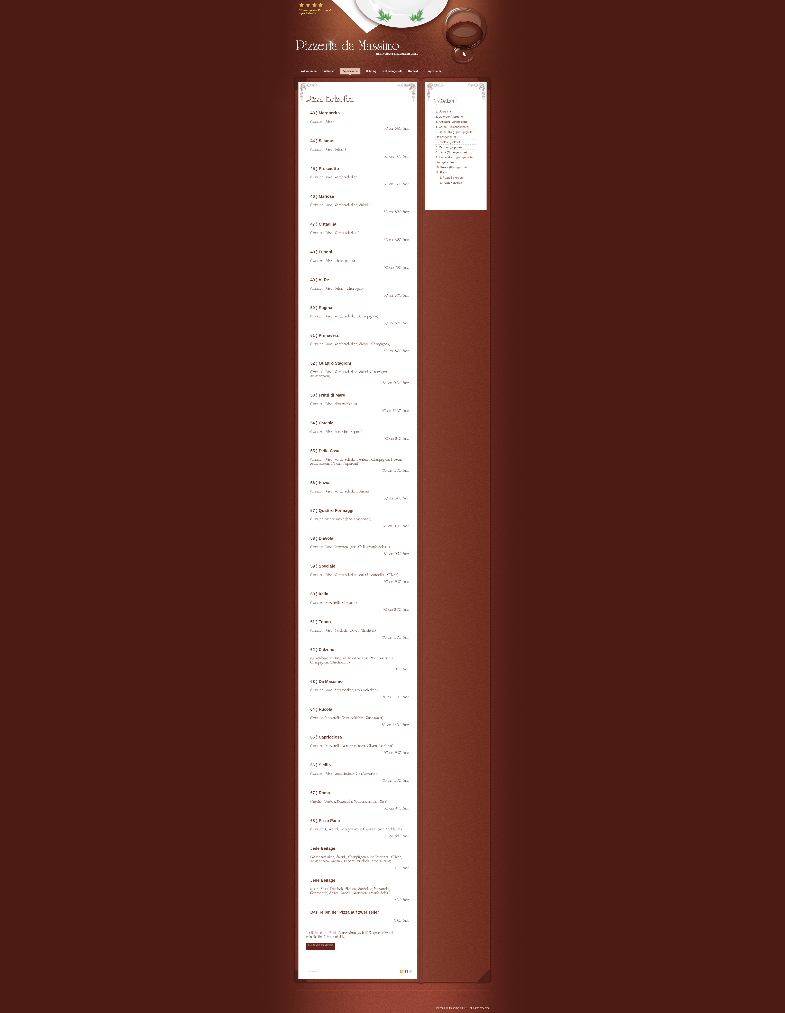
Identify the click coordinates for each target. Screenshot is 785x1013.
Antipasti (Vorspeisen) (453, 121)
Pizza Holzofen (452, 182)
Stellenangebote (392, 71)
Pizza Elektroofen (454, 177)
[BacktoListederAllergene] (320, 946)
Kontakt (413, 71)
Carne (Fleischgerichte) (454, 126)
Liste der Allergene (451, 116)
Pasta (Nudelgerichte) (453, 152)
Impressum (434, 71)
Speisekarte (350, 71)
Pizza (443, 172)
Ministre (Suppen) (450, 147)
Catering (371, 71)
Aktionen (329, 71)
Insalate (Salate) (449, 142)
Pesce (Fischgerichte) (454, 167)
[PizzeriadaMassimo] (347, 44)
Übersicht (445, 111)
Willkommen (309, 71)
